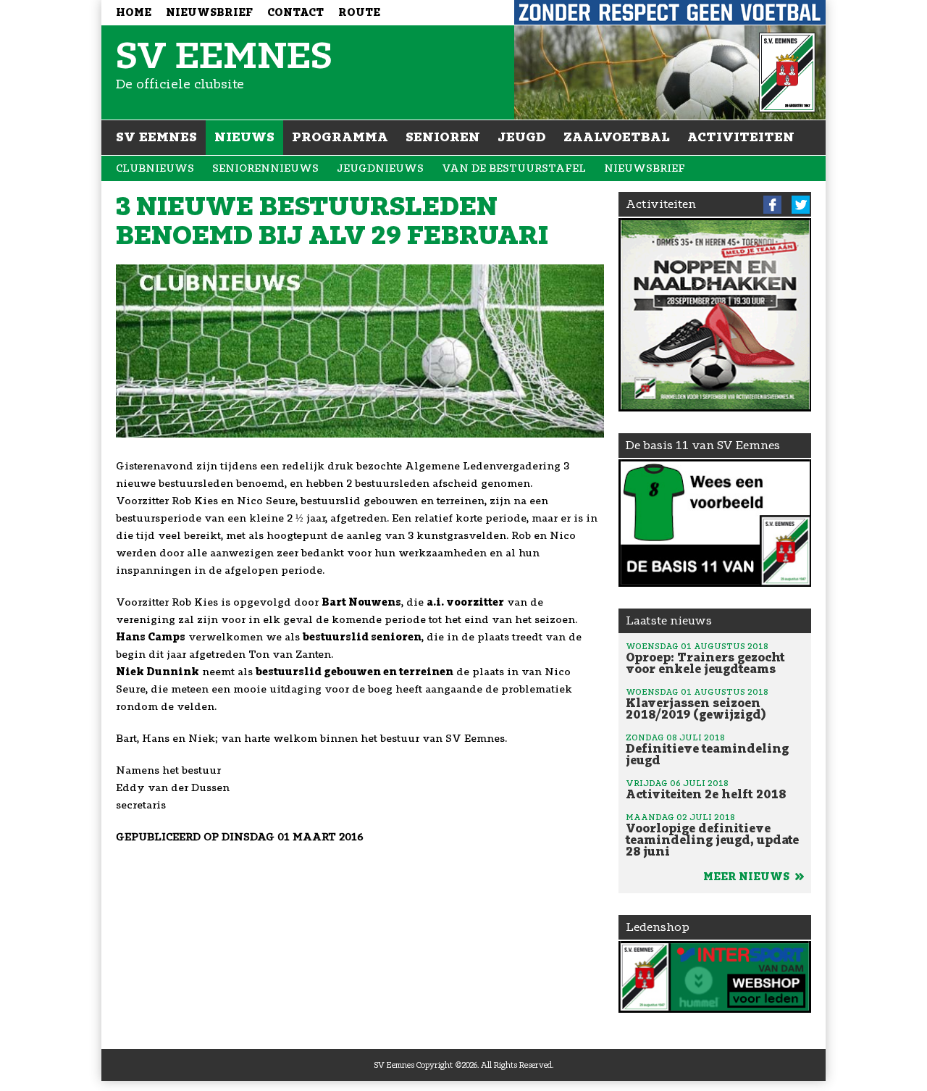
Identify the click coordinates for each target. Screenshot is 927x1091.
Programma (340, 136)
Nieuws (244, 136)
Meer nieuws (747, 876)
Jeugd (522, 136)
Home (133, 12)
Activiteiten (740, 136)
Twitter (801, 205)
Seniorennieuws (265, 168)
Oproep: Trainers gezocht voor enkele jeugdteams (705, 658)
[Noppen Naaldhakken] (715, 314)
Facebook (772, 205)
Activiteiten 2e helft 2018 (706, 790)
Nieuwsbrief (209, 12)
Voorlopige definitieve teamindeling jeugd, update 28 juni (712, 835)
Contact (295, 12)
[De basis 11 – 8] (715, 523)
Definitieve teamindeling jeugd (707, 749)
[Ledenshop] (715, 977)
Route (359, 12)
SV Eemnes (156, 136)
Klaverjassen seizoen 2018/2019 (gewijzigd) (697, 704)
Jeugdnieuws (380, 168)
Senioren (443, 136)
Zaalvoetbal (616, 136)
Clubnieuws (155, 168)
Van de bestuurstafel (514, 168)
